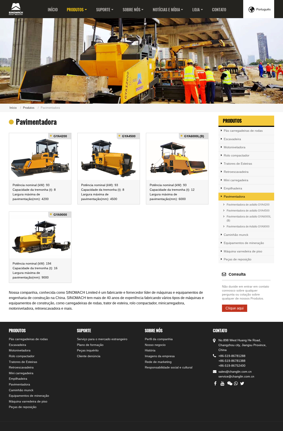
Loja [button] (196, 9)
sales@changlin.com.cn (235, 371)
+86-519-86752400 (231, 365)
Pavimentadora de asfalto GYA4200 (248, 204)
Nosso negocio (155, 345)
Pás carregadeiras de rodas (243, 130)
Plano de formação (90, 345)
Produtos (28, 107)
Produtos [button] (75, 9)
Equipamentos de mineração (244, 243)
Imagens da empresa (160, 356)
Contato (219, 9)
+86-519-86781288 (231, 356)
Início (53, 9)
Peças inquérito (88, 350)
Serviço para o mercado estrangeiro (102, 339)
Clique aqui (235, 308)
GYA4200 (60, 136)
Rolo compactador (236, 155)
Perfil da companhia (159, 339)
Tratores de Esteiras (238, 163)
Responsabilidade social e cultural (168, 367)
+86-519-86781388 (231, 360)
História (150, 350)
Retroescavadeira (236, 172)
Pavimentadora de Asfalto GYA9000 (248, 226)
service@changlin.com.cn (236, 376)
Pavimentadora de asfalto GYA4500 (248, 210)
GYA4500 (129, 136)
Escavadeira (232, 139)
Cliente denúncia (88, 356)
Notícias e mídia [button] (166, 9)
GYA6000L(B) (194, 136)
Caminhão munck (236, 234)
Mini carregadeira (236, 180)
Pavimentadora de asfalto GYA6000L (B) (249, 218)
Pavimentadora (234, 196)
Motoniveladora (234, 147)
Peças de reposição (237, 259)
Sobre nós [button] (131, 9)
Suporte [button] (103, 9)
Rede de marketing (158, 362)
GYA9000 (60, 214)
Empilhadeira (233, 188)
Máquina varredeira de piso (243, 251)
